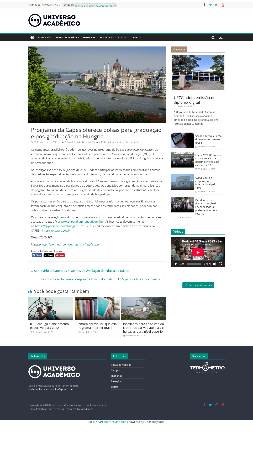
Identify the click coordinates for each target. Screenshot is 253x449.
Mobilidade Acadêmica (112, 142)
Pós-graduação (131, 142)
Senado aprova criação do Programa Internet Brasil (208, 139)
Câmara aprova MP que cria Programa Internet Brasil (97, 326)
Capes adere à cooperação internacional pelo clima (205, 182)
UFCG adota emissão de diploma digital (194, 100)
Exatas (122, 37)
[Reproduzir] (175, 264)
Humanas (89, 37)
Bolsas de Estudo (73, 142)
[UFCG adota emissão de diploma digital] (198, 57)
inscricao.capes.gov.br (56, 230)
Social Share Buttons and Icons (108, 422)
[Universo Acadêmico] (32, 37)
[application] (198, 252)
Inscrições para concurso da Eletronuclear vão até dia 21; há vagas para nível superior (143, 327)
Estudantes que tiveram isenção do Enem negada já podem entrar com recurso (206, 207)
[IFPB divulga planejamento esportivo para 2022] (50, 299)
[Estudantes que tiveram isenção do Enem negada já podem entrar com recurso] (182, 198)
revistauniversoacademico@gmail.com (50, 389)
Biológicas (106, 37)
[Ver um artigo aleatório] (221, 37)
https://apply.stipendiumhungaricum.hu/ (61, 226)
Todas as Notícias (67, 37)
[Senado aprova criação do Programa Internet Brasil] (182, 134)
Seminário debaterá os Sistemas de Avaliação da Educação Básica (80, 271)
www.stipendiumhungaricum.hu (82, 221)
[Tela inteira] (220, 264)
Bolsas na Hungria (91, 142)
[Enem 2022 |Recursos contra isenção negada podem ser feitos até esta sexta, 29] (182, 153)
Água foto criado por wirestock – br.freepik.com (70, 244)
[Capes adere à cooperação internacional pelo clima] (182, 176)
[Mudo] (214, 264)
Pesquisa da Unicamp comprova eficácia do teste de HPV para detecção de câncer (102, 279)
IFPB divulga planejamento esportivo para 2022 (49, 326)
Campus (136, 37)
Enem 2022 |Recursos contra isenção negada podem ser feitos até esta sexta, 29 (208, 160)
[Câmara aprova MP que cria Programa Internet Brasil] (97, 299)
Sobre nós (45, 37)
